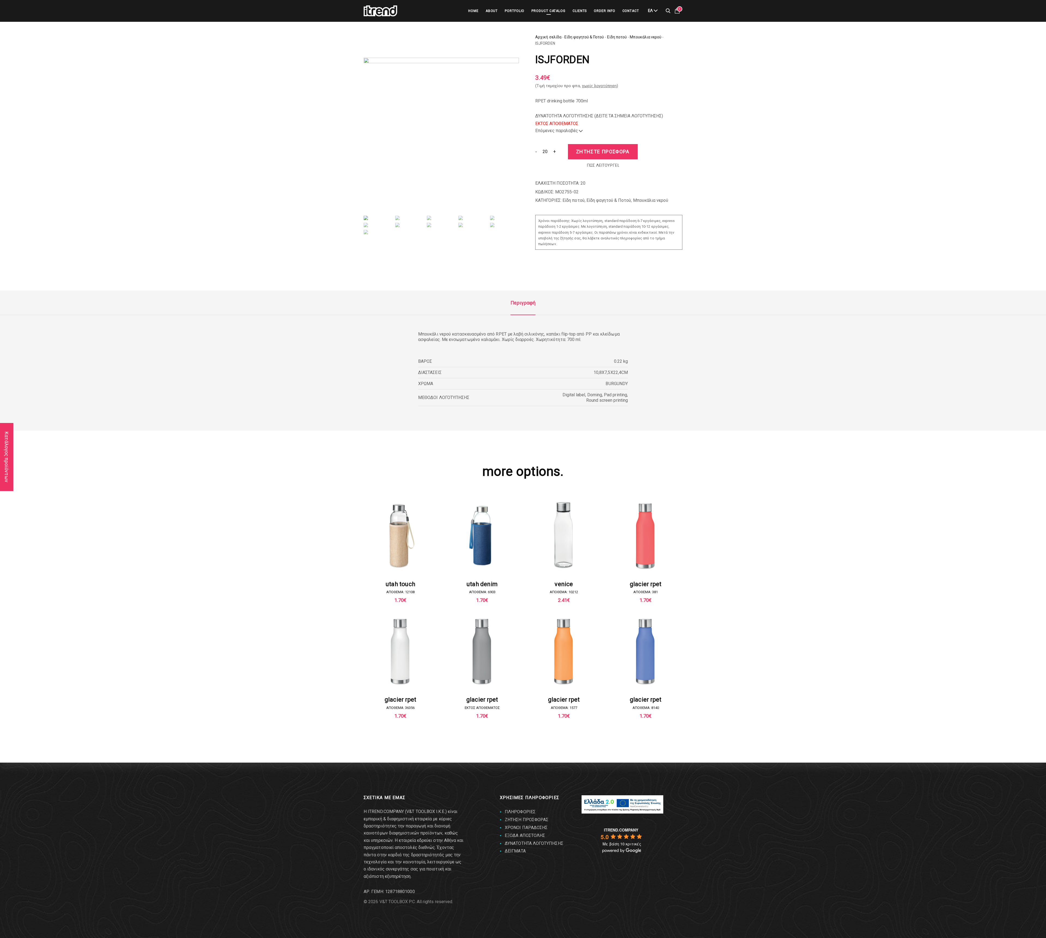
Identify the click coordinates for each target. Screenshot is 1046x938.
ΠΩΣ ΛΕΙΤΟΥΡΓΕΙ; (603, 165)
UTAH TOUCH (400, 584)
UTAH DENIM (482, 584)
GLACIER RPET (646, 584)
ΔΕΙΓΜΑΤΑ (515, 851)
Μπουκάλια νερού (645, 37)
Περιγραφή (523, 303)
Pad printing (615, 394)
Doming (594, 394)
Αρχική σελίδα (548, 37)
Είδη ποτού (617, 37)
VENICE (564, 584)
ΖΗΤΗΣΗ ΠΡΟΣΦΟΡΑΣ (526, 819)
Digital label (573, 394)
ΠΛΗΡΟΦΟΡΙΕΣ (520, 811)
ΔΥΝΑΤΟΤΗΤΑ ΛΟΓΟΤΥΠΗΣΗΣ (534, 843)
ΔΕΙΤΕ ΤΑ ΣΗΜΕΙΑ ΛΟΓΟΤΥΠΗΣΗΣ (629, 115)
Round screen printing (607, 400)
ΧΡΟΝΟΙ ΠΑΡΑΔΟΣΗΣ (526, 827)
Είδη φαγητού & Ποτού (584, 37)
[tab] (523, 303)
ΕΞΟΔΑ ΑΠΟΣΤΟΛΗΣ (525, 835)
